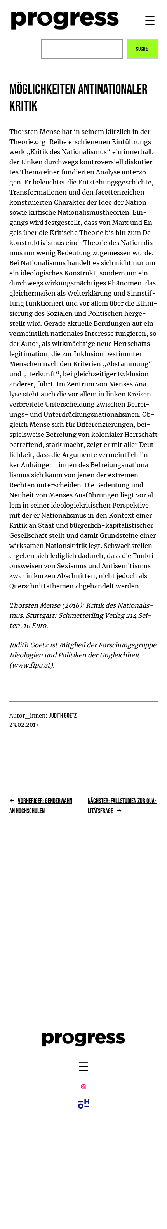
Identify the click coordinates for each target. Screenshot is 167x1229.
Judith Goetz (63, 716)
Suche (142, 49)
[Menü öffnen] (150, 20)
